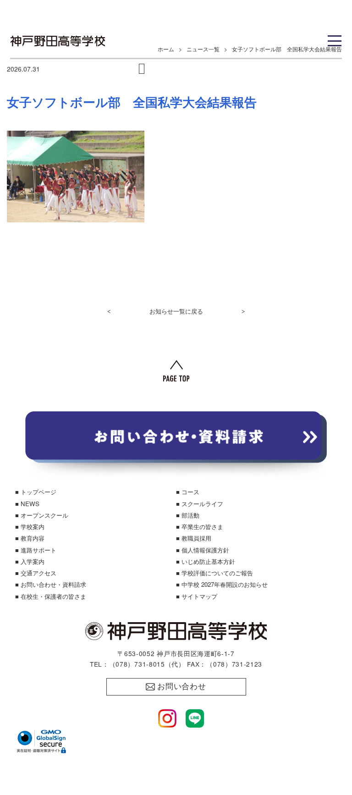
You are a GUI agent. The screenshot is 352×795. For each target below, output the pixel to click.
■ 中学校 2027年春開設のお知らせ (222, 584)
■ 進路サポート (35, 550)
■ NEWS (27, 503)
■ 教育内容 (29, 538)
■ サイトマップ (196, 596)
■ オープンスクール (41, 515)
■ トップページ (35, 491)
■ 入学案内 (29, 561)
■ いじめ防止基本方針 (205, 561)
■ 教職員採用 (193, 538)
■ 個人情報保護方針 (202, 550)
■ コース (187, 491)
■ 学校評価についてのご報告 (214, 573)
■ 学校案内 (29, 526)
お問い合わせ (181, 686)
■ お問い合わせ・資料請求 (50, 584)
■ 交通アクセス (35, 573)
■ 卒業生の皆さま (199, 526)
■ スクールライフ (199, 503)
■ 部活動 (187, 515)
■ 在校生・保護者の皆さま (50, 596)
